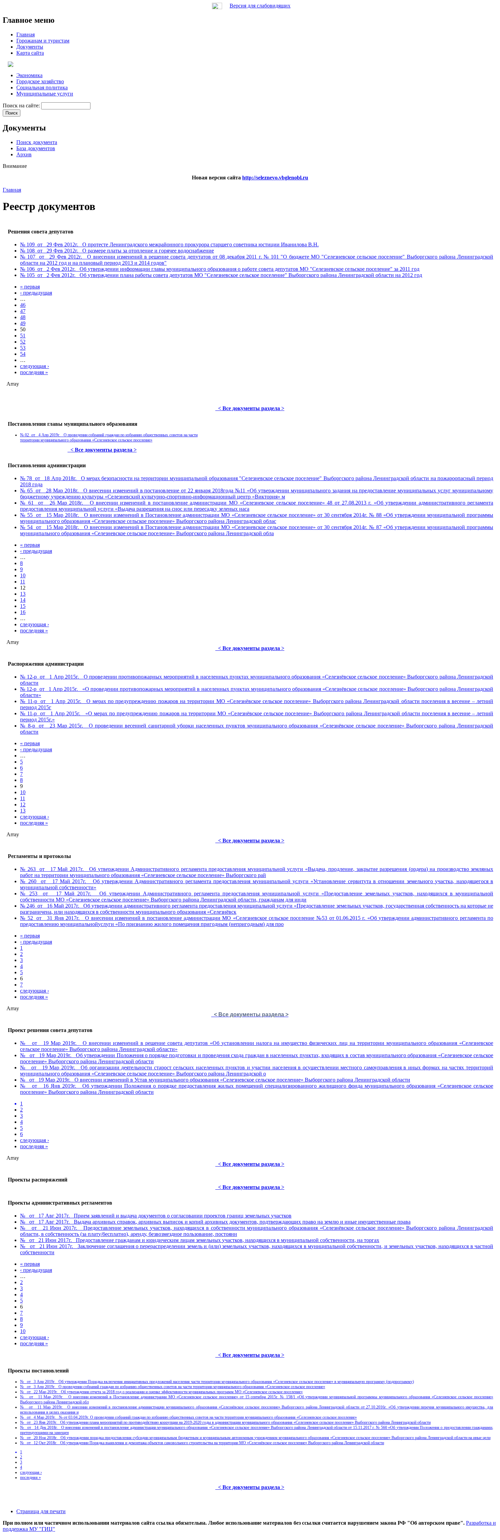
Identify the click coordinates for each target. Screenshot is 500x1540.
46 (23, 305)
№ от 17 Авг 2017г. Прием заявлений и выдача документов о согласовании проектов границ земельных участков (155, 1216)
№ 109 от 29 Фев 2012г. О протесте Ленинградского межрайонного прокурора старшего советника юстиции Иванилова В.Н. (169, 244)
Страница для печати (41, 1511)
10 (23, 575)
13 (23, 594)
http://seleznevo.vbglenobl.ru (275, 177)
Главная (12, 190)
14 (23, 600)
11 (22, 581)
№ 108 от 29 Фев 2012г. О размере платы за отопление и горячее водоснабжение (117, 250)
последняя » (34, 372)
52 (23, 342)
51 (23, 335)
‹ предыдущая (36, 293)
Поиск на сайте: (22, 105)
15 (23, 606)
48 (23, 317)
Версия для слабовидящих (260, 5)
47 (23, 311)
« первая (30, 287)
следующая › (34, 366)
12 (23, 804)
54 (23, 354)
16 (23, 612)
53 (23, 348)
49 (23, 323)
